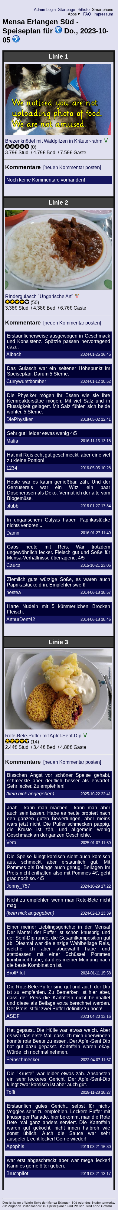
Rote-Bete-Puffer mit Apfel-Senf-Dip (43, 735)
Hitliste (83, 9)
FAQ (87, 14)
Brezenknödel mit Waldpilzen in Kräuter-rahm (53, 141)
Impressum (103, 14)
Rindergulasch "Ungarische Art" (39, 296)
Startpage (66, 9)
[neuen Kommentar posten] (72, 167)
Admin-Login (45, 9)
